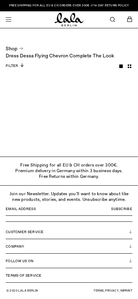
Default (121, 66)
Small (129, 66)
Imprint (126, 290)
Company (15, 246)
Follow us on (20, 261)
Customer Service (25, 232)
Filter (12, 66)
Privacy (112, 290)
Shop (11, 48)
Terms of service (24, 275)
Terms (98, 290)
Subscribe (121, 209)
